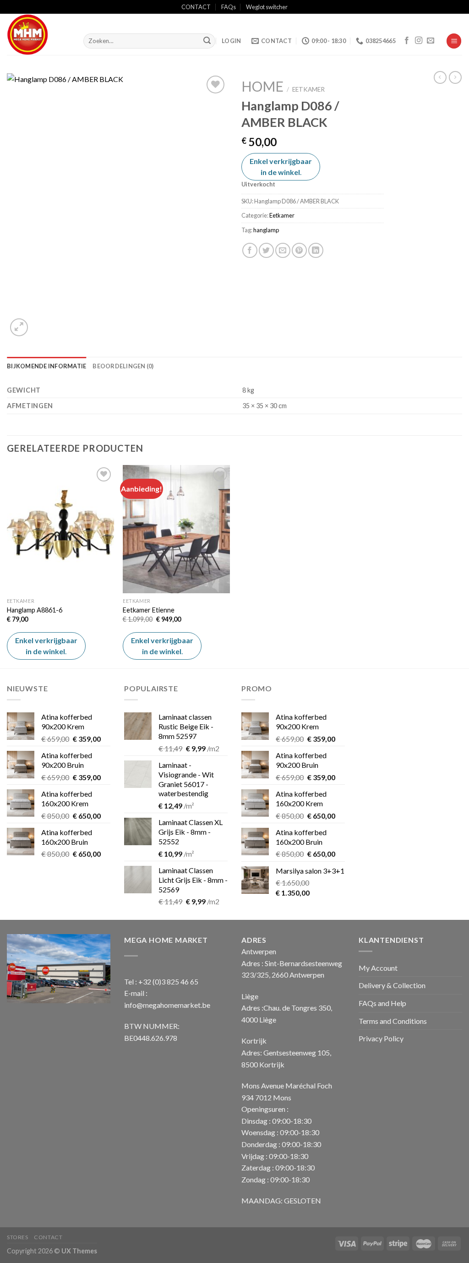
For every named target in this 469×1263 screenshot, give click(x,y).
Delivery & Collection (392, 985)
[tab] (46, 366)
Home (262, 86)
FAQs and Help (382, 1003)
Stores (17, 1237)
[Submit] (207, 41)
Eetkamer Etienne (149, 610)
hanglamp (266, 230)
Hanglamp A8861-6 (34, 610)
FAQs (228, 7)
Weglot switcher (267, 7)
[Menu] (454, 41)
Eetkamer (308, 89)
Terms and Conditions (393, 1021)
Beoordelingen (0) (123, 366)
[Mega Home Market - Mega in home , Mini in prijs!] (38, 34)
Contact (48, 1237)
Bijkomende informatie (46, 366)
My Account (378, 967)
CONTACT (196, 7)
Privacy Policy (381, 1038)
